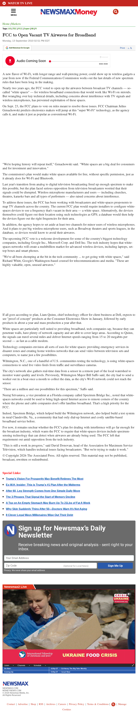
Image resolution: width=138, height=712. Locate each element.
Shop (33, 704)
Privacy (7, 570)
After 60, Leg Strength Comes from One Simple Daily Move (43, 490)
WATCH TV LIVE (20, 3)
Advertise (23, 704)
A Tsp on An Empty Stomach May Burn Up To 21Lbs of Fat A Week (48, 502)
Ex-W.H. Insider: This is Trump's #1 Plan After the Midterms (43, 484)
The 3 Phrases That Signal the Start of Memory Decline (40, 496)
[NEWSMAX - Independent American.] (69, 12)
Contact (11, 704)
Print (122, 48)
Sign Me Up (115, 565)
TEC (15, 28)
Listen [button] (6, 665)
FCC (20, 28)
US (9, 28)
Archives (50, 704)
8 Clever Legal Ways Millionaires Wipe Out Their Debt (39, 515)
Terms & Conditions (98, 704)
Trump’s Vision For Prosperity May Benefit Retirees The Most (44, 478)
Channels (21, 665)
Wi (32, 28)
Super (27, 28)
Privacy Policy (76, 704)
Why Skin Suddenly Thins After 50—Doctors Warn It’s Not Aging (46, 509)
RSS (41, 704)
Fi (36, 28)
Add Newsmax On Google (19, 48)
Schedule (37, 665)
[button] (115, 11)
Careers (62, 704)
